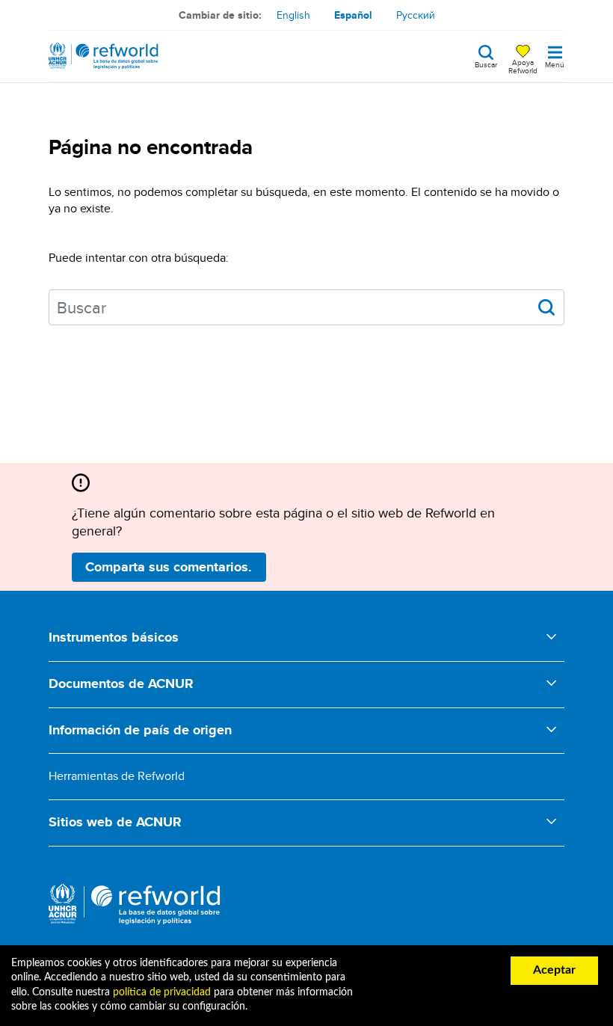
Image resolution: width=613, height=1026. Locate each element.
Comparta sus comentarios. (168, 567)
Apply (546, 307)
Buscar (486, 63)
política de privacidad (162, 992)
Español (353, 14)
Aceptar (554, 970)
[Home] (103, 56)
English (293, 14)
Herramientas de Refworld (117, 775)
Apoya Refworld (522, 66)
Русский (415, 14)
